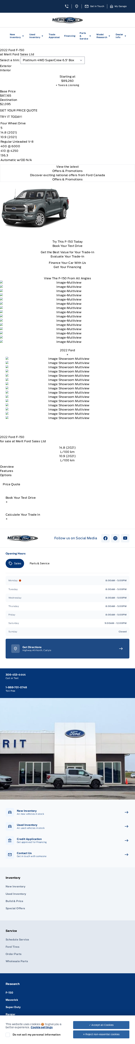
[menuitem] (17, 36)
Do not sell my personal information (36, 1034)
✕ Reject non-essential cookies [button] (101, 1034)
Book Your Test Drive (68, 246)
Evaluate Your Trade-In (67, 256)
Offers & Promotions (67, 179)
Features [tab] (6, 471)
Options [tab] (6, 475)
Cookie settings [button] (42, 1027)
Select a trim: (10, 60)
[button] (67, 6)
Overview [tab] (7, 466)
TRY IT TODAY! (11, 117)
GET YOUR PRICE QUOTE (18, 110)
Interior (5, 70)
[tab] (67, 66)
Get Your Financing (67, 267)
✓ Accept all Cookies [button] (101, 1025)
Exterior (5, 66)
